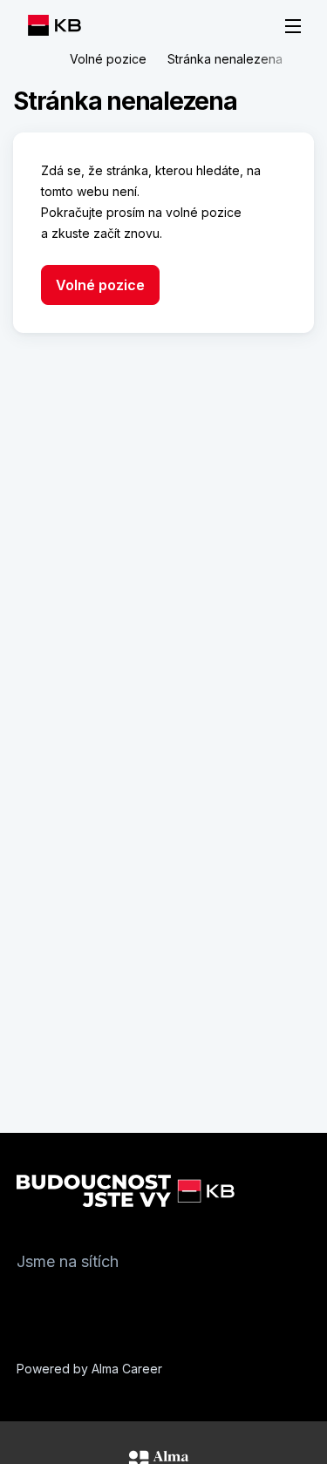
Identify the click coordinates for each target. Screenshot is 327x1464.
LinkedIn (100, 1303)
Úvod (38, 59)
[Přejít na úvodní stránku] (59, 25)
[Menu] (293, 26)
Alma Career (127, 1368)
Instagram (65, 1303)
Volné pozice (108, 58)
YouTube (135, 1303)
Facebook (30, 1303)
